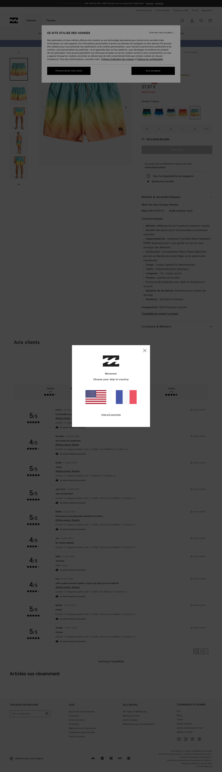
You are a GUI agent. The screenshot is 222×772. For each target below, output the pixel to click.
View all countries (111, 414)
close (145, 350)
